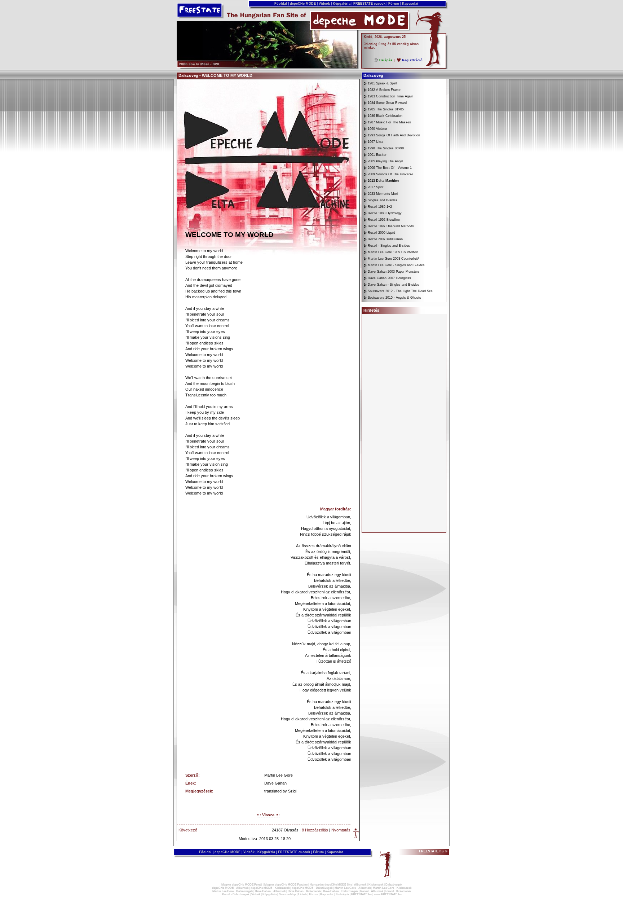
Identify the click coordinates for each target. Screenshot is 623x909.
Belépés (385, 60)
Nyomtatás (340, 830)
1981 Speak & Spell (382, 83)
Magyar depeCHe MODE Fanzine (286, 884)
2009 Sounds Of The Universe (390, 174)
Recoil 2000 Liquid (381, 232)
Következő (187, 830)
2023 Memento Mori (383, 194)
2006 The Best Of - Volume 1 (390, 168)
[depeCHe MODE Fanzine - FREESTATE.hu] (267, 66)
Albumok (360, 884)
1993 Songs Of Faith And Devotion (394, 135)
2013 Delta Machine (383, 181)
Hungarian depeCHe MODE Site (331, 884)
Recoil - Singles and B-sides (389, 245)
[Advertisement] (404, 423)
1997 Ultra (375, 142)
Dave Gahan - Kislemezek (304, 891)
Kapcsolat (410, 3)
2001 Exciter (377, 155)
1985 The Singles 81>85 (386, 109)
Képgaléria (342, 3)
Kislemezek (375, 884)
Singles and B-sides (382, 200)
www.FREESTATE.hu (388, 894)
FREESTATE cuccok (369, 3)
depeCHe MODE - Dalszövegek (312, 888)
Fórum (393, 3)
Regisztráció (412, 60)
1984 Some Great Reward (387, 103)
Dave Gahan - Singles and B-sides (393, 284)
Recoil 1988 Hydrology (385, 213)
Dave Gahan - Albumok (270, 891)
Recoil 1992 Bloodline (384, 219)
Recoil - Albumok (371, 891)
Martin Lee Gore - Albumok (353, 888)
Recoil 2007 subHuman (385, 239)
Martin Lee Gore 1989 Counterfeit (393, 252)
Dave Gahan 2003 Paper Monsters (394, 271)
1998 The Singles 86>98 (386, 148)
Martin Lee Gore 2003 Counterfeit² (393, 258)
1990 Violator (377, 129)
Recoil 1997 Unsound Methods (391, 226)
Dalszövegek (393, 884)
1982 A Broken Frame (384, 90)
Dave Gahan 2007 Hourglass (389, 278)
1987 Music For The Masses (389, 122)
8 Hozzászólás (315, 830)
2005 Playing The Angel (385, 161)
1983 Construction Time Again (390, 96)
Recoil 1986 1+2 (380, 206)
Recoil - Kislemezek (398, 891)
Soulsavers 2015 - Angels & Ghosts (394, 297)
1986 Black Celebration (385, 116)
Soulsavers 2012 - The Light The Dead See (400, 291)
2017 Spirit (376, 187)
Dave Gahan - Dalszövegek (340, 891)
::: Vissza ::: (268, 815)
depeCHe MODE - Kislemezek (270, 888)
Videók (324, 3)
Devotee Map (287, 894)
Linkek (302, 894)
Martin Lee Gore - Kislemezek (392, 888)
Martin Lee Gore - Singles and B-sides (396, 265)
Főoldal (280, 3)
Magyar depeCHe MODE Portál (241, 884)
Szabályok (342, 894)
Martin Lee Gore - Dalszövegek (232, 891)
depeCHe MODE (303, 3)
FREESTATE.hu (361, 894)
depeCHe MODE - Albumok (230, 888)
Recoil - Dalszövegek (235, 894)
